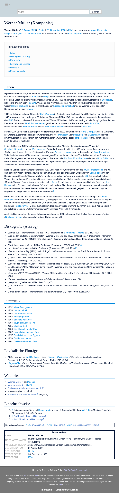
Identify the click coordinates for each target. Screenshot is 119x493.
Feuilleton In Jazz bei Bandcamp (29, 416)
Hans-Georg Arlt (89, 131)
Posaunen (78, 134)
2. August (25, 29)
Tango (54, 181)
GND (28, 425)
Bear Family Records (74, 232)
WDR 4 (85, 409)
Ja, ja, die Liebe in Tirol (24, 322)
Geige (46, 96)
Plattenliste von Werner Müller (22, 394)
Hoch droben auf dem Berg (26, 331)
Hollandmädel (20, 310)
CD (86, 175)
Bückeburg (107, 99)
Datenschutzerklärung (67, 489)
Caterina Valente (102, 152)
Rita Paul (67, 158)
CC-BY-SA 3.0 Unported (75, 470)
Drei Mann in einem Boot (25, 341)
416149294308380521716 (85, 425)
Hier (36, 475)
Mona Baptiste (80, 158)
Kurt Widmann (47, 113)
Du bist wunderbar (22, 338)
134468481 (37, 425)
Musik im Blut (20, 325)
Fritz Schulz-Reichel (54, 126)
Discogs (31, 381)
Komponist (102, 29)
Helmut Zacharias (19, 105)
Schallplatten (96, 172)
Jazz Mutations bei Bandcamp (28, 419)
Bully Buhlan (103, 158)
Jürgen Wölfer (14, 363)
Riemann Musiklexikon (58, 356)
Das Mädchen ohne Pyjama (27, 335)
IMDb (29, 384)
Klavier (35, 96)
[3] (76, 247)
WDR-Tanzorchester (93, 169)
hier (25, 475)
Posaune (32, 102)
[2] (81, 244)
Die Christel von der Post (25, 328)
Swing (30, 108)
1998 (63, 29)
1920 (33, 29)
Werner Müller (14, 381)
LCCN (49, 425)
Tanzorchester (81, 137)
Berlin (41, 29)
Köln (70, 29)
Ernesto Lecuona (63, 152)
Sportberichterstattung (14, 149)
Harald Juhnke (21, 205)
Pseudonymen (75, 33)
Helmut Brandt (30, 126)
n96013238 (58, 425)
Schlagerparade (21, 316)
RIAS (10, 120)
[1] (54, 190)
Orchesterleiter (34, 33)
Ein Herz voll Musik (23, 319)
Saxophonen (94, 134)
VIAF (69, 425)
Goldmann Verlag (13, 216)
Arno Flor (87, 126)
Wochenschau (38, 149)
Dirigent (8, 33)
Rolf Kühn (94, 123)
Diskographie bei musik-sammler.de (25, 388)
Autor (93, 29)
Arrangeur (17, 33)
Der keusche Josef (23, 313)
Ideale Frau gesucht (23, 307)
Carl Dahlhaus (32, 356)
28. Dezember (53, 29)
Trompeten (63, 134)
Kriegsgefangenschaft (63, 105)
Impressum (47, 489)
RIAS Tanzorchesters (35, 123)
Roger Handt (44, 409)
